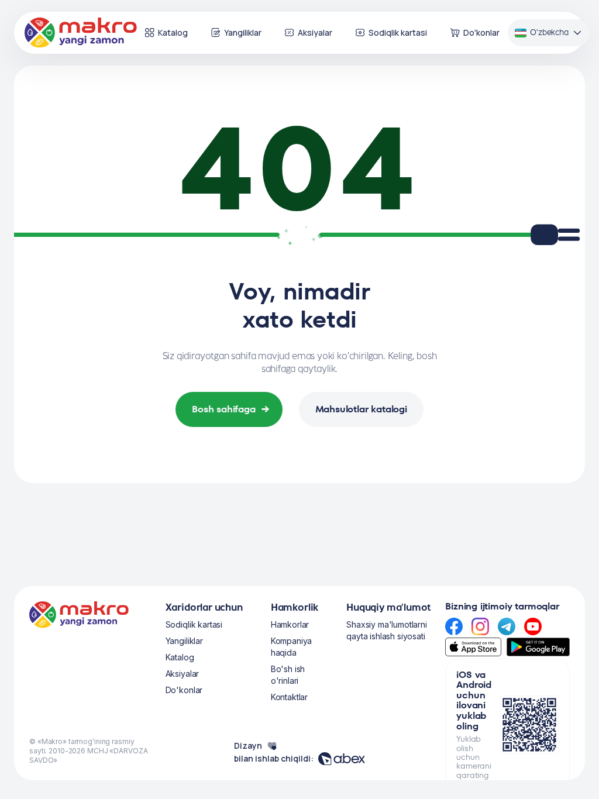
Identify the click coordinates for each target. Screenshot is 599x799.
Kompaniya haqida (291, 646)
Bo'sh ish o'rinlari (288, 675)
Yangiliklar (242, 32)
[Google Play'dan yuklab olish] (538, 647)
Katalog (173, 32)
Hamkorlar (290, 624)
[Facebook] (454, 626)
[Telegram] (506, 626)
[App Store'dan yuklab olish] (473, 647)
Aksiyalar (315, 32)
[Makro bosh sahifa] (81, 33)
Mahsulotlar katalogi (361, 409)
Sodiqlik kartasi (398, 32)
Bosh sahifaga (231, 409)
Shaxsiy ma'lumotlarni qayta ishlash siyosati (386, 630)
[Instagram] (480, 626)
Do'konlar (481, 32)
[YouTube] (533, 626)
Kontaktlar (289, 697)
